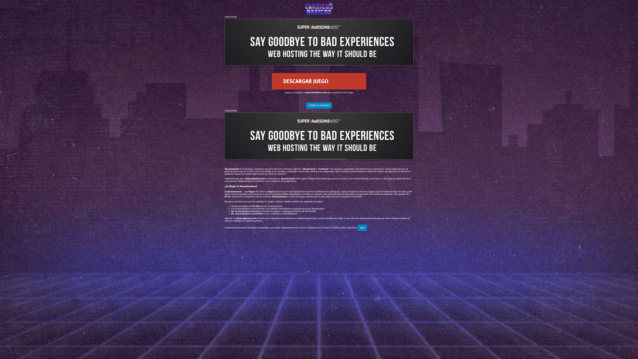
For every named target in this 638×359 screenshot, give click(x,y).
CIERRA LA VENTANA (319, 105)
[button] (319, 81)
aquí (362, 227)
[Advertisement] (319, 42)
